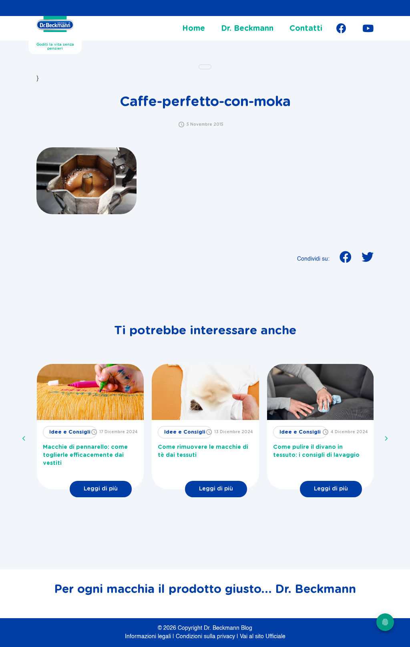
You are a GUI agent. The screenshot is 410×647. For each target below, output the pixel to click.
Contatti (305, 28)
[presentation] (24, 438)
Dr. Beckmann (247, 28)
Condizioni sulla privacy (206, 636)
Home (193, 28)
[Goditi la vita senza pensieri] (55, 26)
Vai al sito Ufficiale (262, 636)
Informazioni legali (149, 636)
